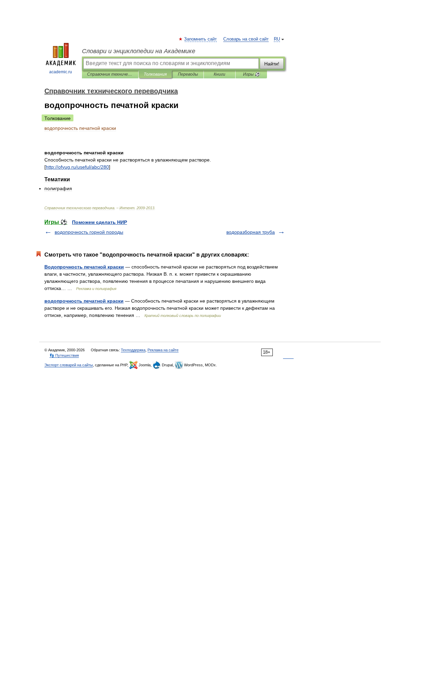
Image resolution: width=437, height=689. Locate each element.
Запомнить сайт (201, 39)
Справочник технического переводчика (110, 74)
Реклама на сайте (163, 350)
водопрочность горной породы (89, 232)
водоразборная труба (250, 232)
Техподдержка (133, 350)
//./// (77, 167)
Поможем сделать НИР (99, 222)
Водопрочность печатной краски (84, 267)
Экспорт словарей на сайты (68, 365)
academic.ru (60, 72)
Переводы (188, 74)
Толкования (155, 74)
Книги (219, 74)
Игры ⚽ (251, 74)
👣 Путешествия (64, 355)
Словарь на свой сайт (246, 39)
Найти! (271, 63)
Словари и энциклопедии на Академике (138, 51)
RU (277, 39)
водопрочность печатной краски (84, 301)
